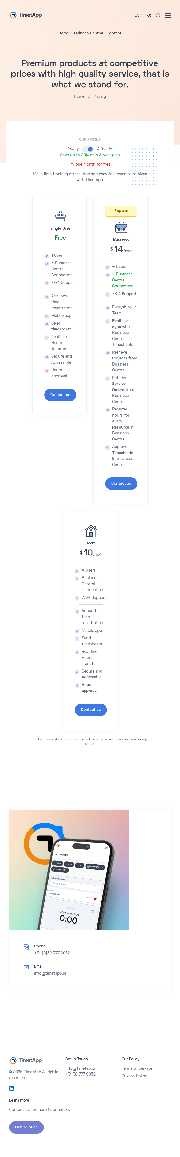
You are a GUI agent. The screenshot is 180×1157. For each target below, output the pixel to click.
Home (64, 33)
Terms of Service (137, 1069)
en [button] (137, 16)
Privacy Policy (134, 1076)
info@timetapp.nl (50, 974)
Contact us (60, 395)
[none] (168, 15)
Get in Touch (26, 1127)
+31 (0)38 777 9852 (52, 953)
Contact (114, 33)
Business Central (87, 33)
